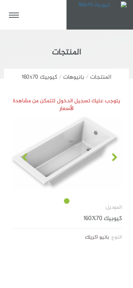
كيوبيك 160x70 (39, 77)
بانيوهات (73, 77)
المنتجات (100, 77)
